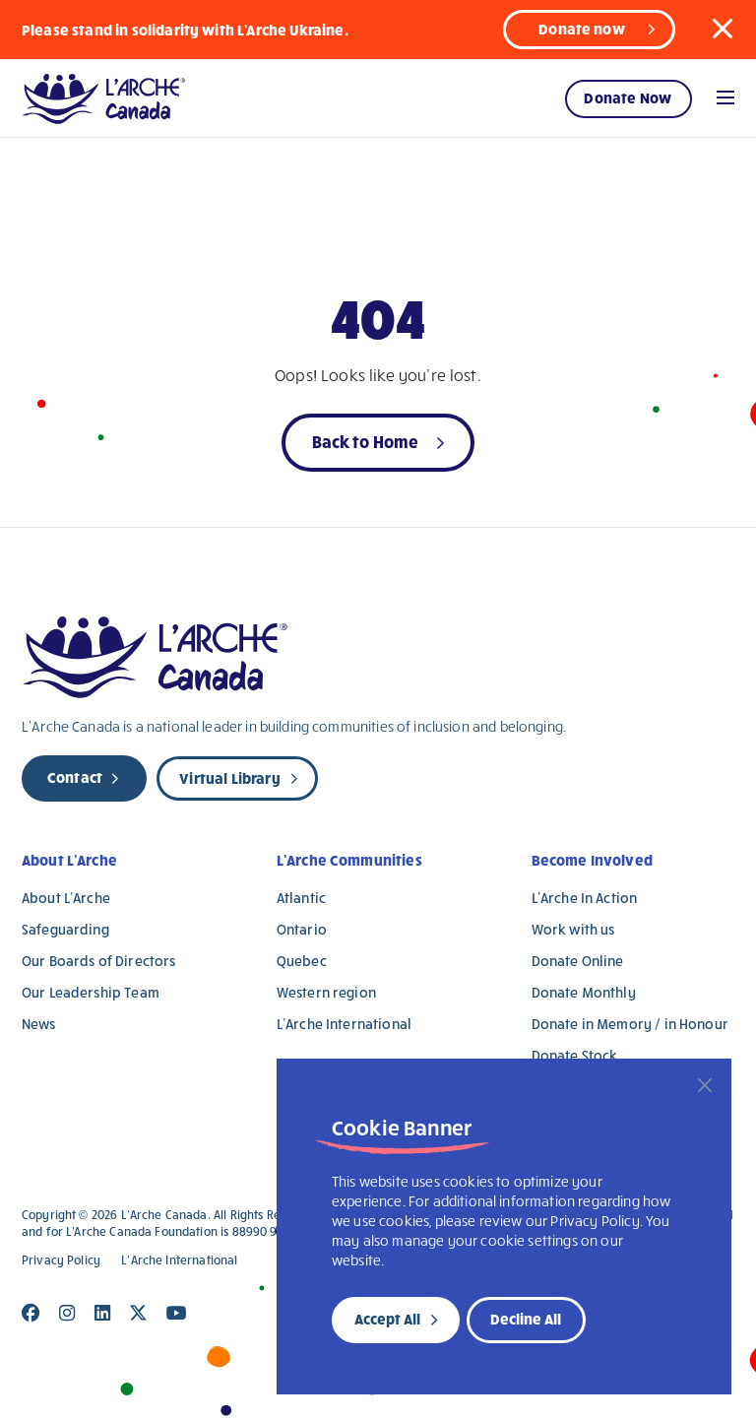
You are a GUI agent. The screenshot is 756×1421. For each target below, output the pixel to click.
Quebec (302, 960)
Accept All (387, 1318)
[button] (722, 28)
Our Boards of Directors (98, 960)
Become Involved (592, 860)
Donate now (581, 28)
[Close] (705, 1085)
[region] (504, 1226)
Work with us (573, 929)
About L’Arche (69, 860)
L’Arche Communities (349, 860)
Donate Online (578, 960)
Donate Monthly (584, 992)
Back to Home (365, 440)
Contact (74, 777)
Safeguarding (65, 929)
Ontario (302, 929)
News (39, 1023)
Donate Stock (575, 1055)
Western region (326, 992)
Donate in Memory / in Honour (630, 1023)
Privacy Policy (61, 1260)
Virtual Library (229, 778)
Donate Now (627, 97)
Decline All (525, 1318)
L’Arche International (344, 1023)
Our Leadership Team (90, 992)
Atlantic (301, 897)
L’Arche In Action (585, 897)
